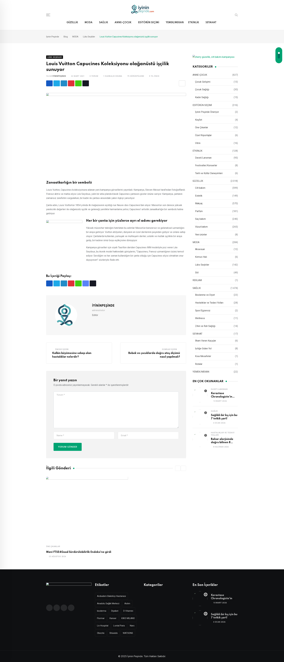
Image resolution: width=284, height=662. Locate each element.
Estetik (198, 195)
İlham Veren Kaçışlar (205, 340)
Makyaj (198, 203)
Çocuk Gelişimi (202, 81)
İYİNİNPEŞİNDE (59, 76)
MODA (88, 22)
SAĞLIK (103, 22)
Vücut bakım (201, 226)
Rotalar (198, 364)
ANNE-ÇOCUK (123, 22)
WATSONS (128, 633)
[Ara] (236, 15)
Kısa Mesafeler (203, 356)
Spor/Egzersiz (202, 310)
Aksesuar (200, 249)
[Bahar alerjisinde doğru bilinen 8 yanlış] (200, 439)
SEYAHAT (211, 22)
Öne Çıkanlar (53, 546)
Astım (127, 603)
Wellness (200, 318)
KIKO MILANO (128, 618)
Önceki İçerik (62, 349)
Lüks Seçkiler (202, 264)
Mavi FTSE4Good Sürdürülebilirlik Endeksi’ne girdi (78, 552)
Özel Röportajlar (203, 135)
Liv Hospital (102, 625)
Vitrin (197, 143)
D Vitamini (128, 611)
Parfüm (199, 211)
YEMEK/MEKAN (175, 22)
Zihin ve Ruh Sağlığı (205, 326)
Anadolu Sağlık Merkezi (108, 603)
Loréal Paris (119, 625)
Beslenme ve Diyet (205, 294)
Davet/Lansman (203, 157)
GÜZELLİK (72, 22)
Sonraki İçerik (169, 349)
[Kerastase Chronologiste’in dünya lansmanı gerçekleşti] (200, 395)
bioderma (101, 611)
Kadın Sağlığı (202, 97)
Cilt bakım (200, 187)
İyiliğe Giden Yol (203, 348)
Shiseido (113, 633)
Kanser (113, 618)
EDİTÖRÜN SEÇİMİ (148, 22)
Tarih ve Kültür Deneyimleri (209, 173)
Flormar (101, 618)
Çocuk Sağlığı (202, 89)
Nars (132, 625)
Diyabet (114, 611)
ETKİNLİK (193, 22)
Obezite (100, 633)
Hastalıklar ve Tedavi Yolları (209, 302)
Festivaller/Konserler (206, 165)
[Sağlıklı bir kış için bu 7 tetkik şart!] (200, 416)
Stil (197, 272)
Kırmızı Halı (201, 256)
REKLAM (197, 280)
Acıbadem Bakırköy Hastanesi (111, 596)
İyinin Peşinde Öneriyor (207, 112)
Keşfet (198, 119)
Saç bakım (200, 219)
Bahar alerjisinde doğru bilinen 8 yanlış (222, 442)
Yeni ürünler (201, 234)
